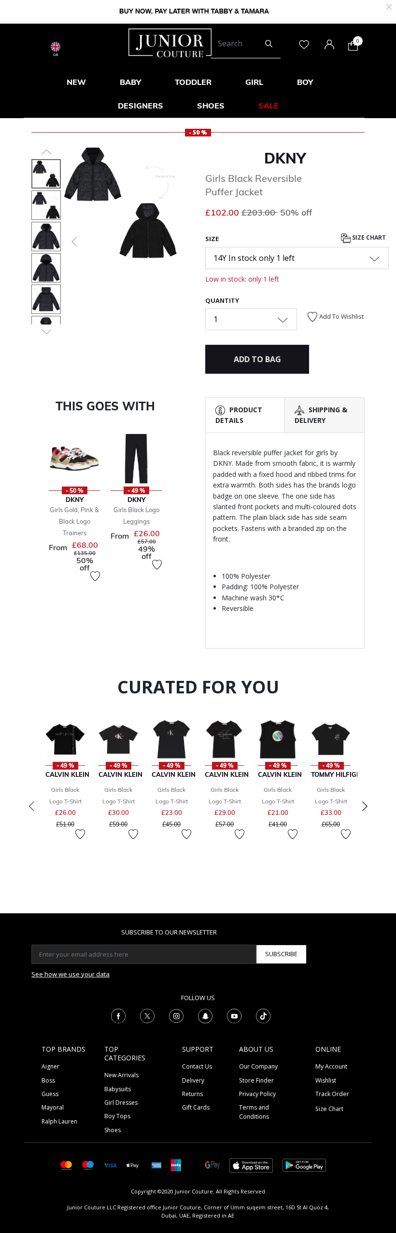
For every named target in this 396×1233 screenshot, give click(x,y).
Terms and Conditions (254, 1111)
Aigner (50, 1066)
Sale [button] (268, 105)
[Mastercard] (66, 1164)
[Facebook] (118, 1015)
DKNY (285, 158)
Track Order (332, 1094)
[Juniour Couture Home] (170, 42)
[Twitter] (147, 1015)
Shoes (112, 1130)
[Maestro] (88, 1164)
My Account (331, 1066)
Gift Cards (196, 1107)
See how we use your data (70, 974)
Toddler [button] (193, 82)
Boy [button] (305, 82)
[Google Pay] (212, 1164)
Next (364, 806)
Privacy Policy (257, 1094)
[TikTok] (263, 1015)
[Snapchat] (205, 1015)
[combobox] (246, 43)
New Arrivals (121, 1075)
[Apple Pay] (133, 1164)
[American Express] (156, 1164)
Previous (31, 806)
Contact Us (197, 1066)
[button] (73, 241)
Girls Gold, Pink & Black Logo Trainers (74, 521)
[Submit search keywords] (269, 43)
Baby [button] (130, 82)
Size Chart (368, 237)
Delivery (193, 1080)
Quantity (222, 300)
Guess (50, 1094)
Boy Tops (117, 1116)
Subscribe (281, 953)
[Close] (389, 6)
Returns (192, 1094)
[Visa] (110, 1164)
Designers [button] (140, 105)
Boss (48, 1080)
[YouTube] (234, 1015)
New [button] (76, 82)
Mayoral (53, 1107)
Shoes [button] (211, 105)
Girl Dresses (121, 1102)
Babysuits (117, 1089)
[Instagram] (176, 1015)
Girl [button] (254, 82)
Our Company (258, 1066)
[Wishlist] (95, 576)
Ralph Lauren (59, 1121)
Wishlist (325, 1080)
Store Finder (256, 1080)
